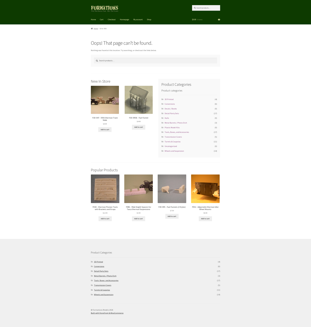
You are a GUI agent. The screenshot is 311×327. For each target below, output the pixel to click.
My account (138, 19)
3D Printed (169, 99)
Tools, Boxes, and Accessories (177, 132)
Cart (102, 19)
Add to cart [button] (105, 129)
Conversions (170, 104)
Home (93, 19)
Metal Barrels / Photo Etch (176, 123)
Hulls (167, 118)
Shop (149, 19)
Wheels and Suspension (174, 151)
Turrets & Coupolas (173, 141)
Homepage (124, 19)
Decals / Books (171, 108)
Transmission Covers (173, 137)
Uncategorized (171, 146)
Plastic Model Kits (172, 127)
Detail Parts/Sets (172, 113)
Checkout (112, 19)
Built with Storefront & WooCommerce (107, 313)
